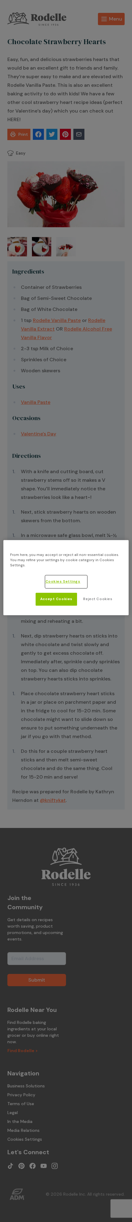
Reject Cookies (97, 599)
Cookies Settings (62, 582)
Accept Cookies (56, 599)
